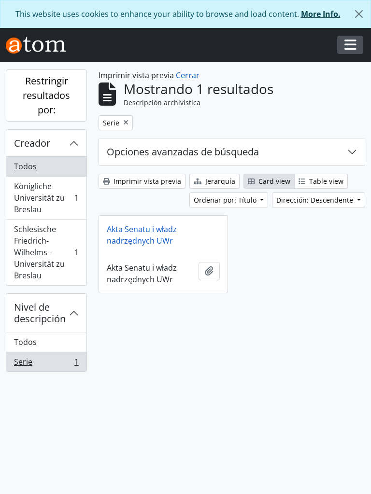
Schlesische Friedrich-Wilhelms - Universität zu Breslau (46, 252)
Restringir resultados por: (46, 95)
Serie (46, 364)
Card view (273, 181)
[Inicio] (39, 45)
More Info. (321, 14)
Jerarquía (219, 181)
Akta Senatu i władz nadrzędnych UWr (142, 235)
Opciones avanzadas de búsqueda (183, 151)
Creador (32, 143)
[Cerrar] (359, 13)
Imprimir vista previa (146, 181)
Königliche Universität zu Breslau (46, 198)
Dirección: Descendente (315, 200)
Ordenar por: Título (226, 200)
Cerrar (188, 75)
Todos (25, 166)
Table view (325, 181)
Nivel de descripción (40, 313)
